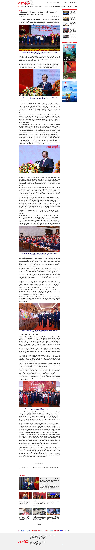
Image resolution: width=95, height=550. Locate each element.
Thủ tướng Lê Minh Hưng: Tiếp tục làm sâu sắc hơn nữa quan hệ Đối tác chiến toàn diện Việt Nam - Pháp (49, 480)
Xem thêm (22, 475)
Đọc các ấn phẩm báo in (69, 42)
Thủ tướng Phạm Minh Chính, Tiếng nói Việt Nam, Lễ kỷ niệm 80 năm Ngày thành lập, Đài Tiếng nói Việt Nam (39, 467)
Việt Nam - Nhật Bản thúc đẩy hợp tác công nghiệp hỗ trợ (73, 24)
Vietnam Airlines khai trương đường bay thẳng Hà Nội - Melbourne (69, 36)
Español (54, 2)
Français (50, 2)
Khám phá (45, 6)
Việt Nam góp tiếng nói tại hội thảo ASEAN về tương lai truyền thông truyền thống (53, 501)
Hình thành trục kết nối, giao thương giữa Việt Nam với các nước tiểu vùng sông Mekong (69, 30)
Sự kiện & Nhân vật (56, 6)
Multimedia (63, 6)
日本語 (65, 2)
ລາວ (68, 2)
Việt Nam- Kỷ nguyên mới (24, 6)
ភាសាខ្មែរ (71, 2)
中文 (58, 2)
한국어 (75, 2)
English (46, 2)
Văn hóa (40, 6)
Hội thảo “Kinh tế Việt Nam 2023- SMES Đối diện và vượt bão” (73, 13)
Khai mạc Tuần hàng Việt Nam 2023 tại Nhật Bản (73, 18)
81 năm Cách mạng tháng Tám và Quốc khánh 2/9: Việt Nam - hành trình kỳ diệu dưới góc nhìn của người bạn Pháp (25, 518)
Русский (61, 2)
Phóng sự (36, 6)
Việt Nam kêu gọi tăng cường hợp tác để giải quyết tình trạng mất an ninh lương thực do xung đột (53, 518)
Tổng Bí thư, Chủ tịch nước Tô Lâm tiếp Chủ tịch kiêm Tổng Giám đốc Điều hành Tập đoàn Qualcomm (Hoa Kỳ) (24, 501)
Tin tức (31, 6)
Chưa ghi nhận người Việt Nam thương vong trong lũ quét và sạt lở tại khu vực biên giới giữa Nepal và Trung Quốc (39, 518)
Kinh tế (50, 6)
